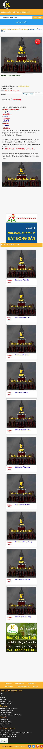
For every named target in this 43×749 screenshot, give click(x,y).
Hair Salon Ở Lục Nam (22, 504)
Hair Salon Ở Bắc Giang (23, 617)
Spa (34, 686)
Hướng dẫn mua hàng (6, 710)
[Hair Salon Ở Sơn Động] (21, 55)
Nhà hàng (8, 686)
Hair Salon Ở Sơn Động (22, 429)
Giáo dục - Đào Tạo (5, 703)
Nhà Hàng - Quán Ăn (6, 701)
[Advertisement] (21, 200)
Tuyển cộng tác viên (5, 724)
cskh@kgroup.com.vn (10, 736)
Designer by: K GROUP (19, 746)
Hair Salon (18, 683)
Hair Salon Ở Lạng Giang (23, 542)
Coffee (7, 683)
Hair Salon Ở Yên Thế (22, 280)
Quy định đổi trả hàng (6, 712)
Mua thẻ (2, 726)
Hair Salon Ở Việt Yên (22, 355)
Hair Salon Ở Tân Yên (22, 392)
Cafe (1, 693)
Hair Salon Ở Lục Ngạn (22, 467)
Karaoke (30, 683)
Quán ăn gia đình (22, 686)
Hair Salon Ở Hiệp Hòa (22, 579)
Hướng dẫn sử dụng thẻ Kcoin (8, 708)
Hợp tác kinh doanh (5, 721)
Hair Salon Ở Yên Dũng (22, 317)
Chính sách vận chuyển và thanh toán (10, 715)
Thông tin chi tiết (28, 94)
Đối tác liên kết (4, 719)
